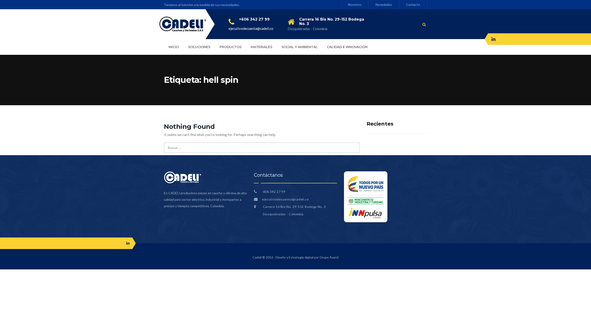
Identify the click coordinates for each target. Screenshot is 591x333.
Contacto (413, 4)
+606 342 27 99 (254, 19)
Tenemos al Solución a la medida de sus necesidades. (202, 5)
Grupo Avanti (329, 257)
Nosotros (355, 4)
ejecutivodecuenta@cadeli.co (251, 28)
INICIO (174, 47)
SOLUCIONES (199, 47)
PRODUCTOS (230, 47)
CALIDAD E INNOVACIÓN (347, 47)
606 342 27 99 (274, 192)
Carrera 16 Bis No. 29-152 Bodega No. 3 (294, 207)
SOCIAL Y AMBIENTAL (299, 47)
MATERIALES (261, 47)
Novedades (384, 4)
